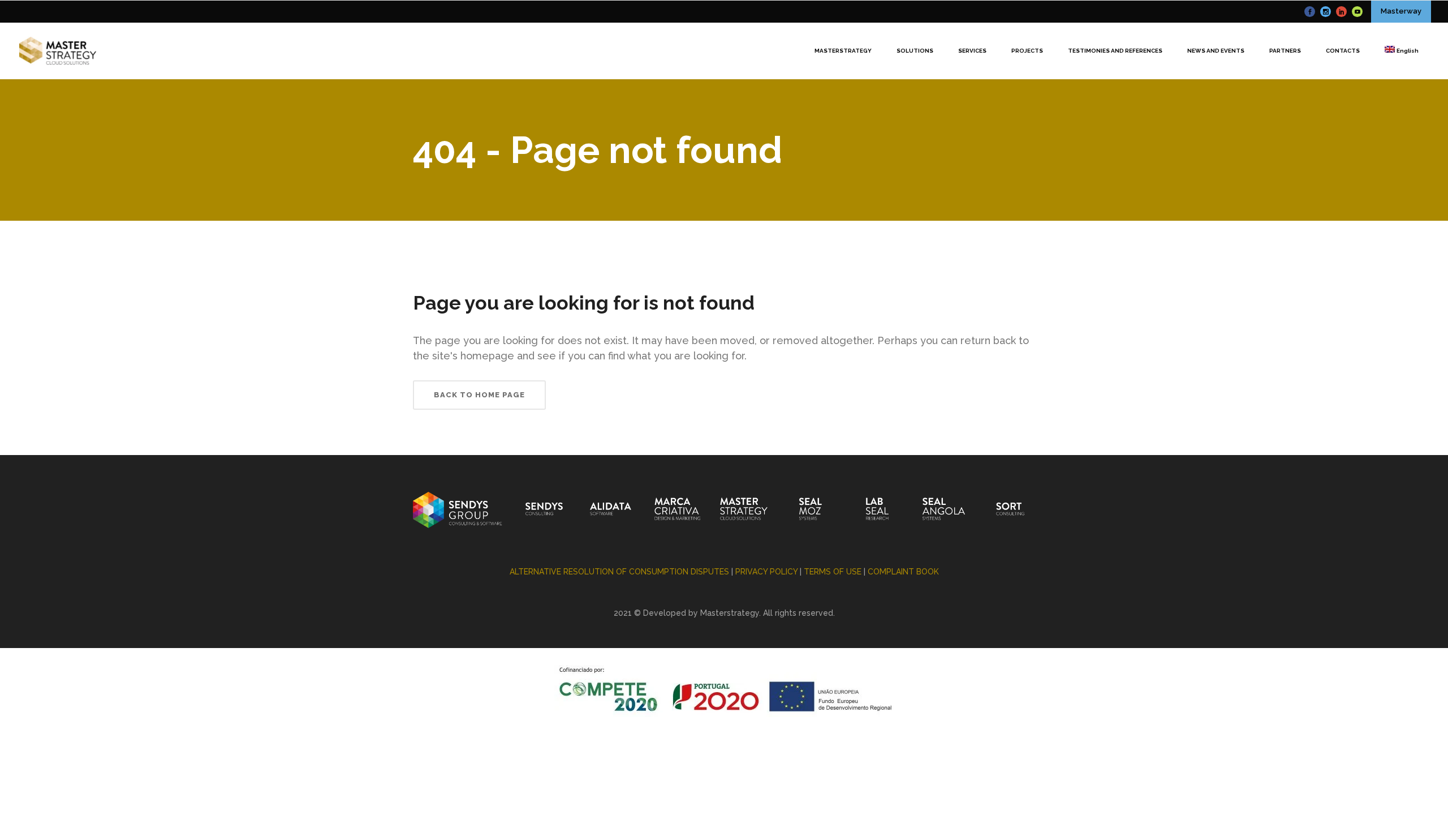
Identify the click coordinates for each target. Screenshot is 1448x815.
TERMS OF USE (832, 571)
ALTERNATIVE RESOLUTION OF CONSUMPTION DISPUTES (619, 571)
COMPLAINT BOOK (903, 571)
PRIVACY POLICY (766, 571)
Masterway (1401, 11)
